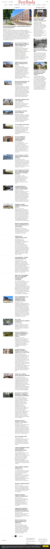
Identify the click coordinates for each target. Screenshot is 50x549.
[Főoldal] (25, 2)
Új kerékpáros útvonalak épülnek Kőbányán (21, 111)
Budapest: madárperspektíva (22, 483)
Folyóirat (38, 4)
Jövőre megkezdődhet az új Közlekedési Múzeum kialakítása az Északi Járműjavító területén (21, 298)
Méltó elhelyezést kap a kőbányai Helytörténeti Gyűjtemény (20, 521)
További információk (5, 547)
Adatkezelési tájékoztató (42, 541)
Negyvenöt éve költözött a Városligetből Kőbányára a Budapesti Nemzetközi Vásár (22, 510)
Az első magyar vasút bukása (22, 124)
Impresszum (42, 542)
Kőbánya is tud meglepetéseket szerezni (21, 237)
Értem (45, 546)
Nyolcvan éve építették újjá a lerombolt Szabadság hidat (40, 50)
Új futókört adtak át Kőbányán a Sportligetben (21, 421)
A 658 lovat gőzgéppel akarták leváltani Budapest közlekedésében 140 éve (22, 449)
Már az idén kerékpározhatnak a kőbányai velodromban (22, 321)
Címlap (5, 4)
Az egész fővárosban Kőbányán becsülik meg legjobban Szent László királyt (22, 351)
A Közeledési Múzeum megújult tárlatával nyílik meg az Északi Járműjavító (21, 188)
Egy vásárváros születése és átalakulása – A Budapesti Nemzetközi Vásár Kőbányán (22, 394)
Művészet (29, 4)
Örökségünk (17, 4)
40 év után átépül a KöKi (21, 436)
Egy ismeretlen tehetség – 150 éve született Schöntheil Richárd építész (22, 83)
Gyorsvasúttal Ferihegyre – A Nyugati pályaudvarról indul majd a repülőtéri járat (22, 44)
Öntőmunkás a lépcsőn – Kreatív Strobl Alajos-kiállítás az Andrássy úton (40, 19)
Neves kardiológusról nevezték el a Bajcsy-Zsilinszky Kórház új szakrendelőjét (20, 138)
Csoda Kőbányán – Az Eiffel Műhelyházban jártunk (21, 258)
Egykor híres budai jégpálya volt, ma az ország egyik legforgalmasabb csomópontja (21, 277)
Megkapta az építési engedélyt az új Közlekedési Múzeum (21, 206)
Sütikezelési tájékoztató (42, 539)
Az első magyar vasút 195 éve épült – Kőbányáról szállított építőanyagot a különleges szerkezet (22, 172)
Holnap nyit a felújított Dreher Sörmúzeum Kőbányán (22, 374)
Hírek (34, 4)
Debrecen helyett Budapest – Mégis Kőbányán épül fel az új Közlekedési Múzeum (17, 27)
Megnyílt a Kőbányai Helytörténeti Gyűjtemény (21, 495)
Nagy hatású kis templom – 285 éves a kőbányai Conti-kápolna (21, 64)
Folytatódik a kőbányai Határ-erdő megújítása (22, 100)
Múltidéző (23, 4)
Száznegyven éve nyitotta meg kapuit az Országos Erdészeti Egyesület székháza (40, 72)
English (44, 4)
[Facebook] (46, 1)
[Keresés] (12, 1)
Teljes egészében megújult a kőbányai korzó (22, 467)
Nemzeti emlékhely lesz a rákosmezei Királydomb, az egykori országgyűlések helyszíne (21, 334)
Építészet (11, 4)
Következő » (21, 536)
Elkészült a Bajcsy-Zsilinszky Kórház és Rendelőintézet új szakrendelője (22, 225)
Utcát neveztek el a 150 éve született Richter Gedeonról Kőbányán (21, 156)
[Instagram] (47, 1)
